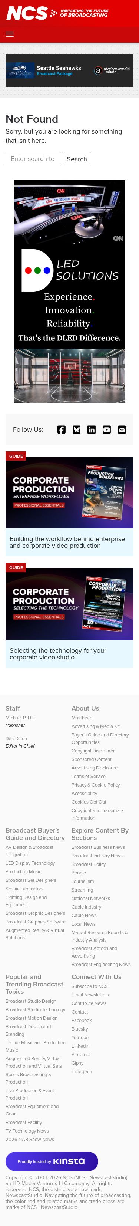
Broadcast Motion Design (31, 1018)
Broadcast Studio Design (31, 1001)
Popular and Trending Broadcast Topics (34, 984)
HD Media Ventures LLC (40, 1183)
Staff (13, 708)
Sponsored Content (92, 759)
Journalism (83, 881)
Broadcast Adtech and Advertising (94, 952)
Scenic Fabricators (24, 888)
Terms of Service (89, 776)
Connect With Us (97, 977)
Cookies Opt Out (89, 801)
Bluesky (80, 1028)
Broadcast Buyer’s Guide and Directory (35, 834)
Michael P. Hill (20, 717)
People (79, 872)
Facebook (82, 1020)
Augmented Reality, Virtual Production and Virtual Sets (34, 1062)
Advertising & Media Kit (96, 726)
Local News (84, 923)
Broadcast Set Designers (31, 880)
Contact (80, 1011)
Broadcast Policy (89, 864)
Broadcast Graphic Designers (35, 913)
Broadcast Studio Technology (35, 1009)
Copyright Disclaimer (93, 750)
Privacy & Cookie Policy (96, 784)
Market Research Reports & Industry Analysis (100, 936)
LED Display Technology (30, 863)
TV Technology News (27, 1130)
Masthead (82, 717)
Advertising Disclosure (95, 767)
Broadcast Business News (98, 847)
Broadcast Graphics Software (36, 921)
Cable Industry (86, 906)
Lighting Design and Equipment (26, 901)
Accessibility (84, 793)
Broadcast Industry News (97, 855)
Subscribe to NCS (90, 986)
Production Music (23, 871)
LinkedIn (80, 1045)
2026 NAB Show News (30, 1139)
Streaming (82, 889)
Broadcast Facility (24, 1122)
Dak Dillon (16, 738)
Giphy (77, 1063)
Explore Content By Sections (100, 834)
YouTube (80, 1037)
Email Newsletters (90, 994)
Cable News (84, 915)
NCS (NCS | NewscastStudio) (95, 1177)
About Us (85, 708)
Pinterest (81, 1054)
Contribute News (89, 1003)
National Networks (91, 898)
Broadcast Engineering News (101, 964)
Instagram (82, 1071)
